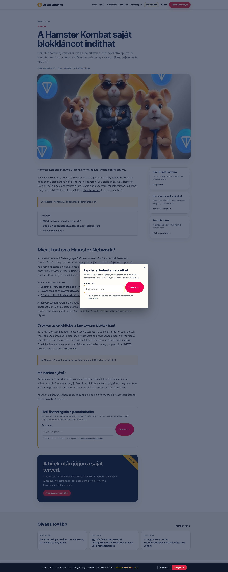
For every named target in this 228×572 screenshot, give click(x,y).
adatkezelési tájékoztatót (127, 567)
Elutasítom (164, 567)
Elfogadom (179, 567)
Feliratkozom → (135, 287)
